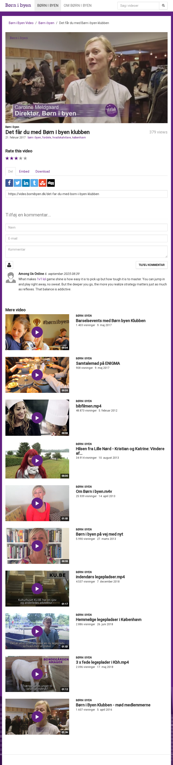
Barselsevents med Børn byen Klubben (111, 320)
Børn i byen (47, 5)
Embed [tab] (24, 171)
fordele (46, 137)
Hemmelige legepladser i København (108, 619)
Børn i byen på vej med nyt (99, 534)
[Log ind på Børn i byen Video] (9, 265)
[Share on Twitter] (17, 183)
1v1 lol (41, 279)
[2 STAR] (12, 158)
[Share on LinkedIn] (26, 183)
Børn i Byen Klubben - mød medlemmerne (113, 705)
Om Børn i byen (77, 5)
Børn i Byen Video (21, 23)
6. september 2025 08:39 (62, 274)
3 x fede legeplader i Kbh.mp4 (102, 662)
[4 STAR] (21, 158)
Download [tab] (43, 171)
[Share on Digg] (51, 183)
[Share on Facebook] (9, 183)
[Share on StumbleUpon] (42, 183)
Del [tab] (10, 171)
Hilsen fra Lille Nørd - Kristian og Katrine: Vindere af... (120, 451)
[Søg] (163, 5)
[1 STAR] (7, 158)
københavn (79, 137)
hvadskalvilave (61, 137)
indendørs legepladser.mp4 (100, 576)
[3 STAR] (16, 158)
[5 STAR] (25, 158)
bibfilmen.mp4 (88, 406)
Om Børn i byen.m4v (94, 491)
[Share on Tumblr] (34, 183)
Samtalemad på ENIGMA (98, 363)
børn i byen (34, 137)
